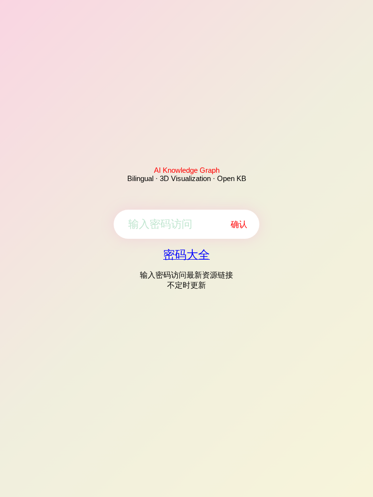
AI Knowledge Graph (187, 170)
